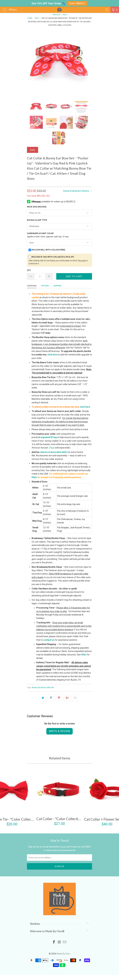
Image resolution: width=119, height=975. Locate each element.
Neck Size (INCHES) (36, 207)
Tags (52, 447)
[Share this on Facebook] (51, 698)
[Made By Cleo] (59, 10)
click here (52, 354)
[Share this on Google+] (67, 698)
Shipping (57, 286)
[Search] (106, 9)
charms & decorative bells (53, 452)
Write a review (59, 731)
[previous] (30, 63)
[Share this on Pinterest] (59, 698)
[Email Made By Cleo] (64, 942)
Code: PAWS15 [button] (77, 3)
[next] (88, 63)
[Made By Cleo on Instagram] (59, 942)
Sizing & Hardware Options (76, 191)
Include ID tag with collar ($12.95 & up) (52, 257)
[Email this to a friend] (75, 698)
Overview (31, 286)
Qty (29, 270)
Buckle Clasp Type (37, 220)
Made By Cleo (63, 953)
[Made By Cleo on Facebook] (54, 942)
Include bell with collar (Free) (48, 250)
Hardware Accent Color (48, 235)
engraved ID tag (48, 437)
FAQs (34, 477)
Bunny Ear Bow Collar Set (43, 687)
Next (65, 15)
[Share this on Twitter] (43, 698)
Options (45, 286)
